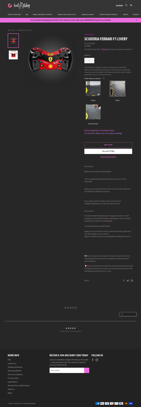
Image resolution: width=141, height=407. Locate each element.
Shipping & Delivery (15, 367)
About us (11, 389)
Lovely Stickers (17, 403)
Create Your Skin (14, 14)
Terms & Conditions (15, 374)
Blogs (10, 393)
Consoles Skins (88, 14)
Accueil (12, 30)
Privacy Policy (13, 378)
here (110, 221)
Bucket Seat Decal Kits (67, 14)
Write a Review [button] (129, 314)
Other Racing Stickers (108, 14)
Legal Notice (12, 382)
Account (119, 5)
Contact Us (12, 363)
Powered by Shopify (29, 403)
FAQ (27, 14)
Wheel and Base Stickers (42, 14)
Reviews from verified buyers (19, 385)
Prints (125, 14)
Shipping (104, 49)
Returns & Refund (14, 370)
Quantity (87, 55)
